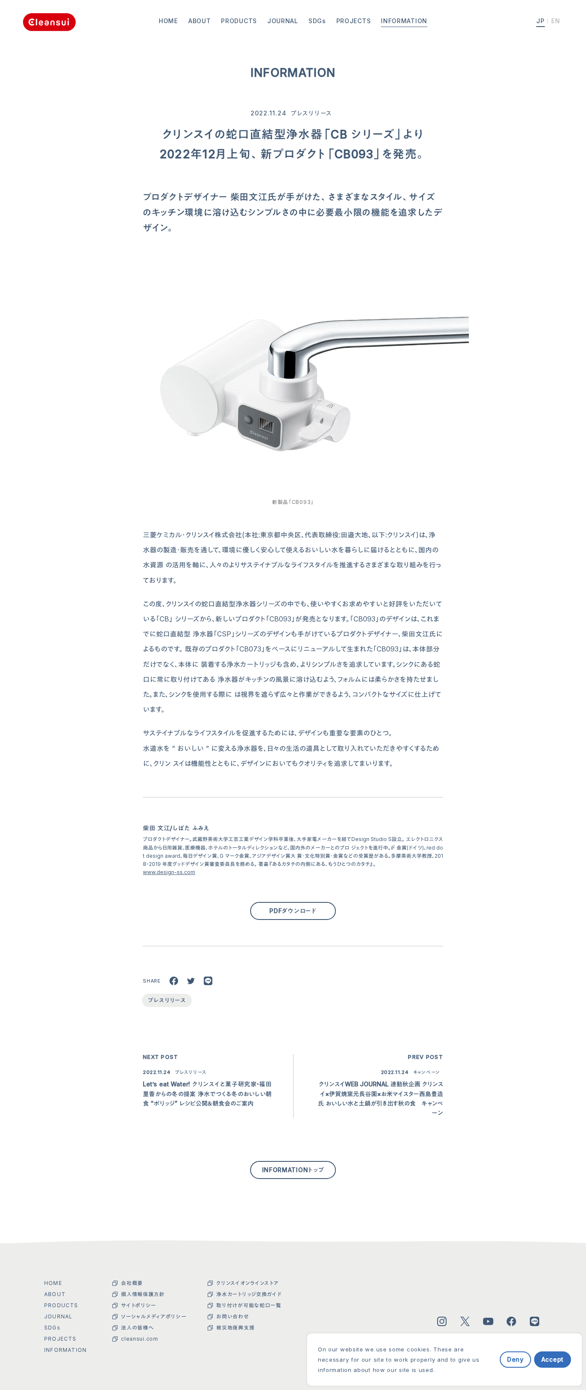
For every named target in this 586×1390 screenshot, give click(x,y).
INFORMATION (404, 20)
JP (540, 20)
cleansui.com (139, 1339)
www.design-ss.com (169, 872)
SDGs (317, 20)
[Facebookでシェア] (173, 980)
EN (556, 20)
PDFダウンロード (292, 910)
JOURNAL (282, 20)
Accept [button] (552, 1359)
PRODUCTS (239, 20)
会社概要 (132, 1283)
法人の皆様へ (137, 1327)
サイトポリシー (138, 1305)
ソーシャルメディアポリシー (153, 1316)
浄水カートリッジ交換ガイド (248, 1294)
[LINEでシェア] (208, 980)
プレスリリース (311, 113)
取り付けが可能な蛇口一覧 (248, 1305)
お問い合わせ (232, 1316)
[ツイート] (190, 980)
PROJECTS (353, 20)
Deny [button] (515, 1359)
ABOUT (199, 20)
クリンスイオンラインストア (247, 1283)
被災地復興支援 (235, 1327)
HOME (168, 20)
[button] (493, 1359)
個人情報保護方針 (143, 1294)
